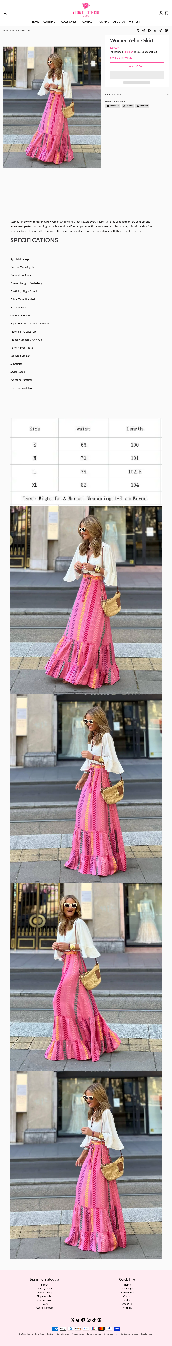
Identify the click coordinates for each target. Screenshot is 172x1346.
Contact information (129, 1334)
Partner (50, 1334)
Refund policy (62, 1334)
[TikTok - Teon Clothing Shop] (161, 30)
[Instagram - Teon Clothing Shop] (155, 30)
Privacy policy (78, 1334)
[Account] (161, 13)
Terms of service (94, 1334)
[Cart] (167, 13)
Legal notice (146, 1334)
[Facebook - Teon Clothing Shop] (149, 30)
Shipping (128, 51)
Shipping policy (111, 1334)
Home (6, 30)
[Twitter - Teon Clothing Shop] (138, 30)
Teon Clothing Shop (35, 1334)
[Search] (5, 13)
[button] (137, 75)
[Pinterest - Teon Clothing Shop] (166, 30)
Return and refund (121, 58)
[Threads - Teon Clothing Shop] (143, 30)
